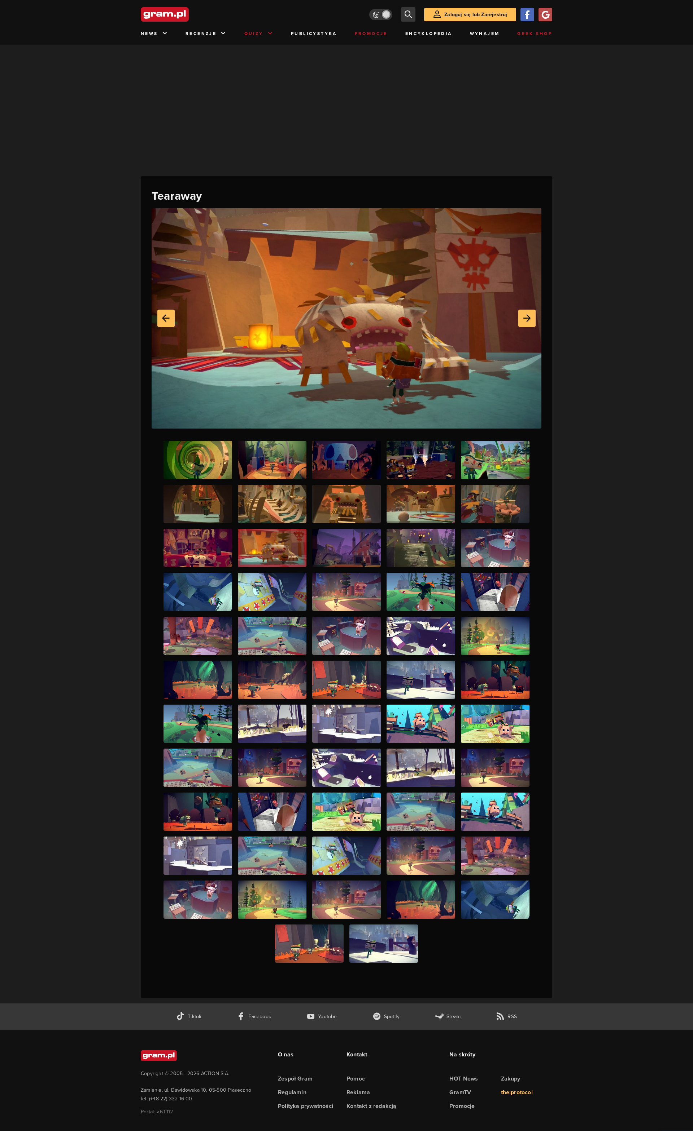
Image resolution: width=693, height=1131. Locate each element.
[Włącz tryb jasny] (380, 14)
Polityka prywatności (305, 1106)
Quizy (253, 33)
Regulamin (292, 1092)
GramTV (460, 1092)
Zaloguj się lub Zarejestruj (475, 14)
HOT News (463, 1078)
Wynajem (485, 33)
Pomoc (355, 1078)
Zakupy (510, 1078)
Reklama (358, 1092)
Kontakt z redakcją (371, 1106)
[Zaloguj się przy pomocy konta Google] (545, 14)
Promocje (371, 33)
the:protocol (517, 1092)
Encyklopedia (428, 33)
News (149, 33)
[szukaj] (408, 14)
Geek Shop (534, 33)
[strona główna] (183, 14)
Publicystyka (314, 33)
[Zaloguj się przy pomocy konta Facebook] (527, 14)
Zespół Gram (295, 1078)
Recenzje (201, 33)
